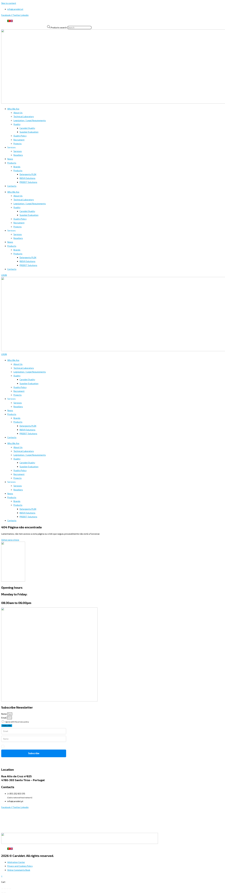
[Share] (7, 888)
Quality (16, 124)
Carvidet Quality (27, 128)
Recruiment (18, 139)
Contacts (11, 186)
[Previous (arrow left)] (2, 892)
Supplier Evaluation (29, 132)
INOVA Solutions (27, 178)
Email (4, 717)
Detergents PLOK (28, 174)
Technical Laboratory (23, 116)
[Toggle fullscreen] (5, 888)
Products (11, 163)
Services (17, 151)
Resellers (18, 155)
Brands (16, 166)
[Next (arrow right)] (5, 892)
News (10, 159)
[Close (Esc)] (10, 888)
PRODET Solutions (28, 182)
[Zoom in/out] (2, 888)
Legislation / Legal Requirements (29, 120)
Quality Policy (19, 135)
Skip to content (8, 3)
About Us (17, 112)
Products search (59, 27)
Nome (4, 714)
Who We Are (13, 108)
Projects (17, 143)
